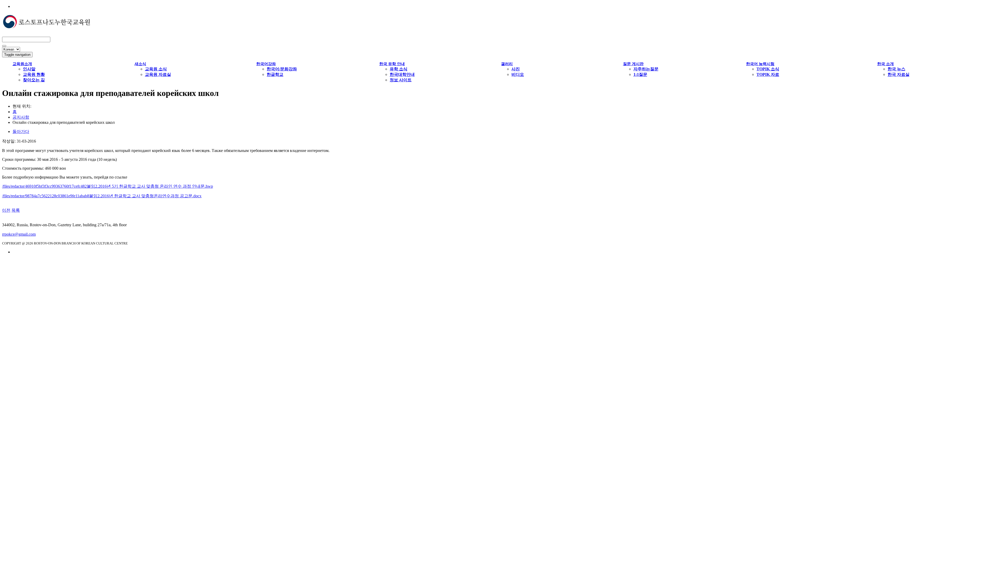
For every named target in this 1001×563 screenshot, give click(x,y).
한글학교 (275, 74)
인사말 (29, 69)
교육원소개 (22, 64)
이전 (6, 210)
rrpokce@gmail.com (19, 234)
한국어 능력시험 (760, 64)
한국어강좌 (266, 64)
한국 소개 (885, 64)
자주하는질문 (645, 69)
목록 (15, 210)
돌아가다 (21, 131)
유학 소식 (398, 69)
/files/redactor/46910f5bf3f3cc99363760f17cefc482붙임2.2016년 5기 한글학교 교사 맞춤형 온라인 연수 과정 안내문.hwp (107, 186)
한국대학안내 (402, 74)
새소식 (140, 64)
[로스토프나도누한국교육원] (46, 26)
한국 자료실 (899, 74)
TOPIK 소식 (767, 69)
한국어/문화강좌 (282, 69)
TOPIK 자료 (767, 74)
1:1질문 (640, 74)
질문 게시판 (633, 64)
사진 (515, 69)
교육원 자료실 (158, 74)
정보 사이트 (401, 80)
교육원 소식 (156, 69)
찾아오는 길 (34, 80)
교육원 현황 (34, 74)
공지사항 (21, 117)
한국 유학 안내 (392, 64)
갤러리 (507, 64)
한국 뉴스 (896, 69)
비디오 (517, 74)
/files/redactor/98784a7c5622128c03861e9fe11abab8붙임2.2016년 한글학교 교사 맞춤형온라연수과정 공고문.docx (102, 196)
